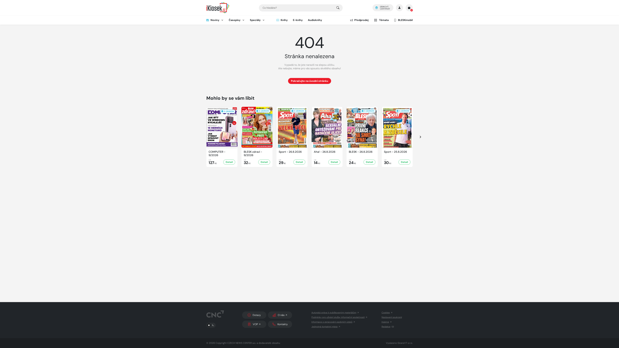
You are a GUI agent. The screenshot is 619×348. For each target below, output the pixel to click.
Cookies (386, 312)
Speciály (255, 20)
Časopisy (235, 20)
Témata (384, 20)
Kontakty (282, 324)
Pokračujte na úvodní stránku (309, 81)
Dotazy (257, 315)
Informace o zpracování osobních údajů (331, 321)
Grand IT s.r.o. (405, 343)
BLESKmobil (405, 20)
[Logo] (218, 7)
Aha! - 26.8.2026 (324, 152)
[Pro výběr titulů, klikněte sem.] (338, 7)
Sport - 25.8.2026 (395, 152)
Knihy (284, 20)
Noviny (215, 20)
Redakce (386, 326)
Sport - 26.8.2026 (290, 152)
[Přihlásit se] (399, 7)
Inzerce (385, 321)
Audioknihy (315, 20)
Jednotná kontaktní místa (324, 326)
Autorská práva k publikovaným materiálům (333, 312)
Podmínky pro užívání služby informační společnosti (338, 317)
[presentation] (417, 137)
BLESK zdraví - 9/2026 (253, 153)
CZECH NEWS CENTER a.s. (241, 343)
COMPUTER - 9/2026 (217, 153)
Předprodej (361, 20)
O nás (281, 315)
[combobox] (301, 7)
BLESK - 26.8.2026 (361, 152)
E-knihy (298, 20)
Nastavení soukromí (392, 317)
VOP (255, 324)
